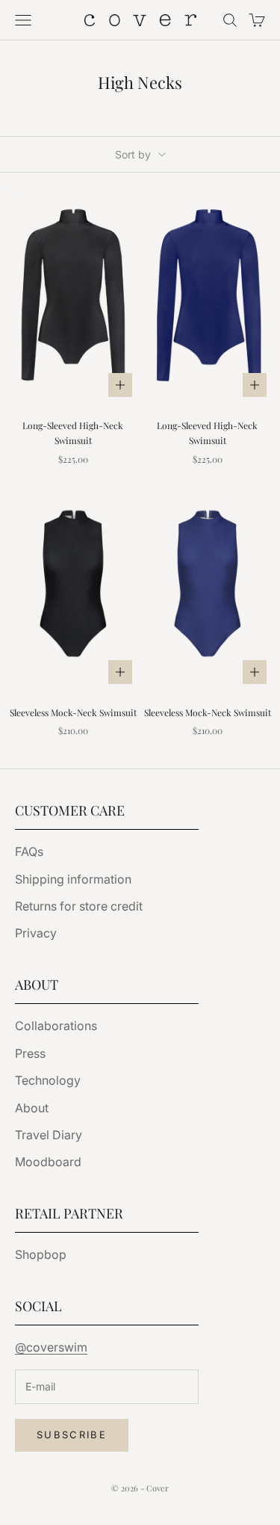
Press (30, 1053)
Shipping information (73, 879)
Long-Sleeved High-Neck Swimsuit (72, 432)
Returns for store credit (79, 906)
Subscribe (72, 1435)
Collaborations (56, 1025)
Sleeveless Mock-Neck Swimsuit (73, 712)
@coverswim (51, 1347)
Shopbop (40, 1254)
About (32, 1107)
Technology (48, 1080)
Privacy (36, 932)
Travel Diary (48, 1134)
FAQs (29, 851)
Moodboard (48, 1161)
